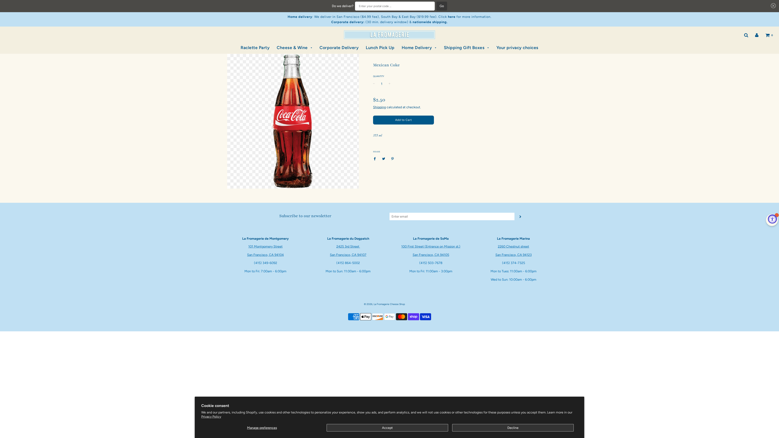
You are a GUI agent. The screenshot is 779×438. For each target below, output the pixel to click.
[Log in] (757, 35)
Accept (387, 428)
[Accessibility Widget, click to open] (772, 219)
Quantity (378, 76)
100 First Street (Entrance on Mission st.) (430, 246)
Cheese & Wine (293, 47)
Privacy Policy (211, 417)
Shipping (379, 107)
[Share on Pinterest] (392, 158)
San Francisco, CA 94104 (265, 255)
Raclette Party (255, 47)
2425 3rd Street (348, 246)
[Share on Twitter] (384, 158)
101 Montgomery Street (265, 246)
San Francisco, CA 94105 (431, 255)
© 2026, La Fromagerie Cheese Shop (384, 304)
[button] (772, 6)
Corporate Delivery (339, 47)
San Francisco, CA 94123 (513, 255)
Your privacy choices (517, 47)
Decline (513, 428)
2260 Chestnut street (513, 246)
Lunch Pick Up (380, 47)
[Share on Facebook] (376, 158)
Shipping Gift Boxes (465, 47)
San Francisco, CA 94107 (348, 255)
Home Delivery (417, 47)
